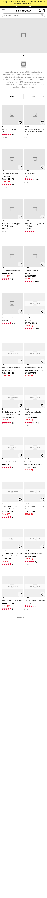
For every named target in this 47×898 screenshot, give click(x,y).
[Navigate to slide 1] (23, 56)
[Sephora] (23, 11)
